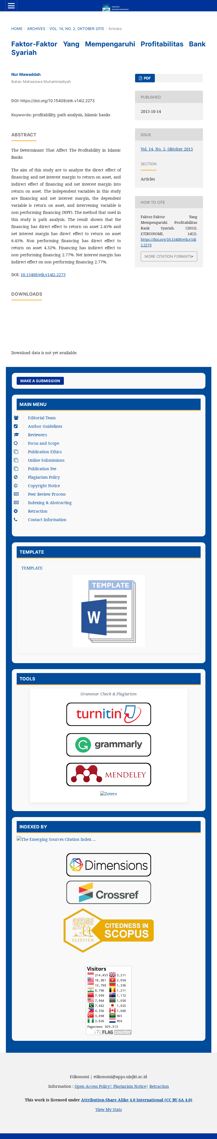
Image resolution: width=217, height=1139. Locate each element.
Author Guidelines (45, 426)
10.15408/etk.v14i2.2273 (43, 274)
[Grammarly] (108, 744)
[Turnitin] (108, 714)
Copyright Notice (44, 485)
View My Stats (109, 1109)
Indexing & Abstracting (50, 502)
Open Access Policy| (94, 1086)
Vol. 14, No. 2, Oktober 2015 (76, 28)
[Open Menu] (11, 5)
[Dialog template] (108, 611)
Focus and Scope (43, 443)
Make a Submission (40, 381)
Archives (36, 28)
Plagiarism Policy (44, 477)
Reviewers (37, 434)
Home (17, 28)
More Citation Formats (168, 256)
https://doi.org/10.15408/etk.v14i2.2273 (57, 100)
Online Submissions (46, 460)
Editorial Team (42, 417)
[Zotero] (108, 794)
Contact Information (47, 519)
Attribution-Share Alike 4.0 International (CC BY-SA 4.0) (136, 1100)
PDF (147, 78)
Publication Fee (42, 468)
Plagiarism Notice (129, 1086)
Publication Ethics (45, 451)
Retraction (37, 511)
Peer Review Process (47, 494)
